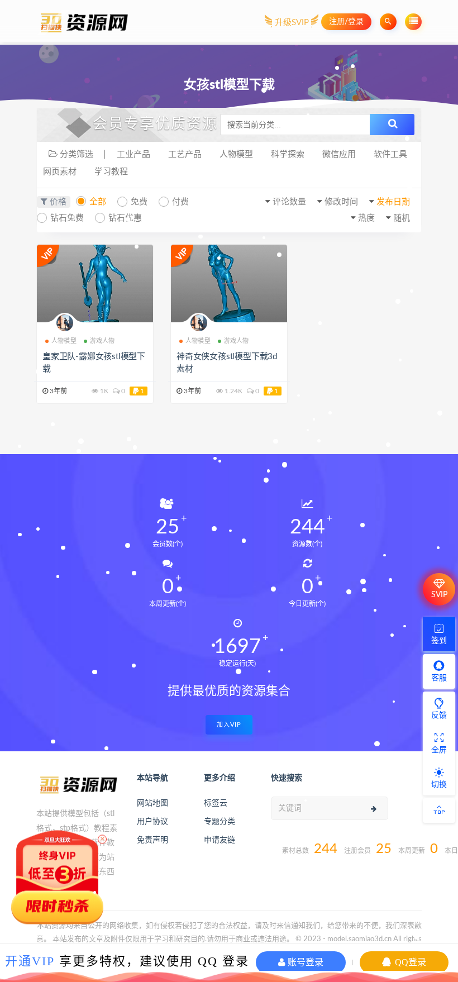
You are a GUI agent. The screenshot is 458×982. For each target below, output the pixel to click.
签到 (439, 641)
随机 (401, 218)
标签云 (215, 803)
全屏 (439, 750)
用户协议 (152, 822)
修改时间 (341, 202)
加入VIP (229, 725)
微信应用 (339, 154)
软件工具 (390, 154)
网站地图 (152, 803)
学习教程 (111, 172)
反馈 (439, 715)
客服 (439, 678)
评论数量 (289, 202)
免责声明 (152, 840)
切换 (439, 785)
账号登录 (304, 962)
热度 (366, 218)
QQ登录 (409, 962)
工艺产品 (185, 154)
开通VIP (30, 961)
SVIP (439, 595)
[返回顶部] (439, 810)
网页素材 (60, 172)
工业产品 (133, 154)
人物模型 (236, 154)
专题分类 (219, 822)
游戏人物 (102, 341)
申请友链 (219, 840)
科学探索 (287, 154)
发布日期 (393, 202)
